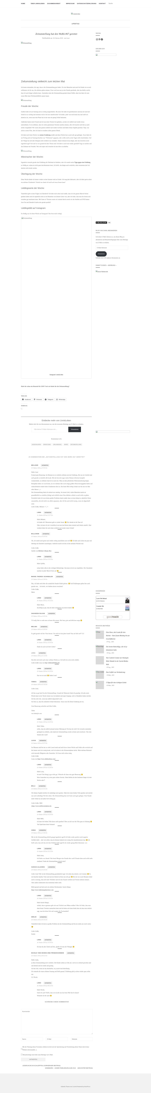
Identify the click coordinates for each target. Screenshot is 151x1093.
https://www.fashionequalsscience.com (42, 890)
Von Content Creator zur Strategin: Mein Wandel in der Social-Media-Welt (117, 661)
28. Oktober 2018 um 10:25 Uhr (39, 870)
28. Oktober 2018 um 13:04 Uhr (39, 833)
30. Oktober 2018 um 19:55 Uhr (39, 468)
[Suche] (128, 3)
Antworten (45, 465)
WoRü (66, 444)
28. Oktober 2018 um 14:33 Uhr (39, 789)
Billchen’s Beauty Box (44, 551)
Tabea (34, 681)
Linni (68, 38)
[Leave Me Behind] (127, 600)
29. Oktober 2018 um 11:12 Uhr (39, 656)
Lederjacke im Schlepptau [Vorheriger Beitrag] (41, 1065)
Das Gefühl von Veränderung (115, 672)
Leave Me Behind (101, 598)
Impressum (70, 3)
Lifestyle (75, 24)
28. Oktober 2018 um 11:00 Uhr (45, 898)
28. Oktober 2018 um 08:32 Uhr (45, 985)
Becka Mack (100, 608)
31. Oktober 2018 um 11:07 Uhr (45, 515)
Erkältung (47, 444)
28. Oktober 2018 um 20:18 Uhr (39, 684)
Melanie (34, 465)
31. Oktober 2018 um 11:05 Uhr (45, 559)
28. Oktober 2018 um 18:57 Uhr (39, 743)
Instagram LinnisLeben (56, 374)
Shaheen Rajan (38, 613)
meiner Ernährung (45, 135)
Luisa (33, 740)
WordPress (87, 1086)
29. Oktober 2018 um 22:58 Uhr (39, 579)
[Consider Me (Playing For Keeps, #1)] (127, 607)
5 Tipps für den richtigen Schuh (116, 682)
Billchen (35, 534)
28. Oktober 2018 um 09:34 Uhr (39, 919)
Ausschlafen (36, 444)
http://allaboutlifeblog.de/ (52, 663)
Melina (34, 626)
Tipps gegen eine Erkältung (82, 162)
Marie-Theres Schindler (42, 576)
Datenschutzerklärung (86, 3)
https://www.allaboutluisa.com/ (46, 759)
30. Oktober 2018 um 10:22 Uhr (45, 600)
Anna (33, 830)
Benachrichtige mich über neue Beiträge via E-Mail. (38, 1055)
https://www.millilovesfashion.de (41, 806)
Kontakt (102, 3)
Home (23, 3)
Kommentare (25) (56, 439)
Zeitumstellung (76, 444)
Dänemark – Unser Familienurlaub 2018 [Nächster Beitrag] (69, 1068)
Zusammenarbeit (53, 3)
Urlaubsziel (57, 444)
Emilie (34, 917)
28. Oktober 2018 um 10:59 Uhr (45, 942)
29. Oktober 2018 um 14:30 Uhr (45, 642)
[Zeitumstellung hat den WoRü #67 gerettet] (56, 58)
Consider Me (100, 606)
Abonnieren (74, 429)
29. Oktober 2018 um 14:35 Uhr (39, 616)
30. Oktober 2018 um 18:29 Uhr (39, 536)
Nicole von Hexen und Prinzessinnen (47, 953)
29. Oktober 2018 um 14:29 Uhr (45, 722)
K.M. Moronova (101, 601)
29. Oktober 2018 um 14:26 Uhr (45, 814)
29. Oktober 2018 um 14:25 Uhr (45, 851)
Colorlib (74, 1086)
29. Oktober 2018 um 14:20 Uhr (39, 629)
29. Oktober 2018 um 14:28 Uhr (45, 767)
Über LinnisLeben (38, 3)
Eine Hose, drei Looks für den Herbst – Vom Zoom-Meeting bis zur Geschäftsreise (118, 635)
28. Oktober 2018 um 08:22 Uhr (39, 955)
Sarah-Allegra (38, 867)
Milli (33, 786)
